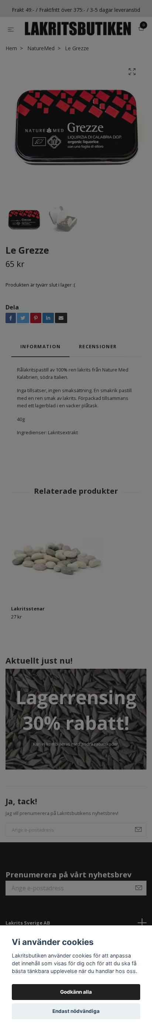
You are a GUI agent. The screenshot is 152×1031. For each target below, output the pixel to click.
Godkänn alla (76, 992)
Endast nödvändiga (76, 1011)
